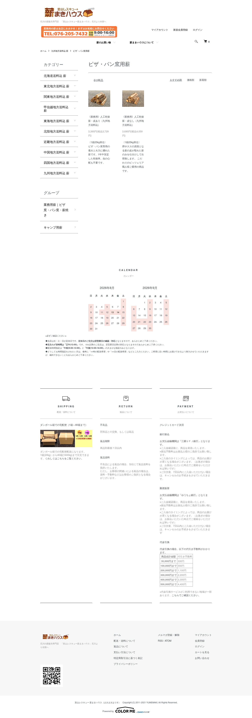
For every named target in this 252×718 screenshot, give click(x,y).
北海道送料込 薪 (55, 75)
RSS (160, 640)
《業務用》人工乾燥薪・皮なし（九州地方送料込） (133, 121)
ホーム (43, 50)
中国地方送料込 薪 (56, 152)
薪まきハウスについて (142, 42)
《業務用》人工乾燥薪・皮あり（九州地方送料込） (99, 121)
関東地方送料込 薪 (56, 96)
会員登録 (200, 640)
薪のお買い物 (104, 42)
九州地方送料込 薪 (59, 50)
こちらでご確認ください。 (186, 595)
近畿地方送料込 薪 (56, 141)
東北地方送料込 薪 (56, 86)
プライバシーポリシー (126, 663)
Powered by (108, 711)
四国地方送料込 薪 (56, 162)
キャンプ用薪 (53, 227)
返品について (121, 646)
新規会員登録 (180, 29)
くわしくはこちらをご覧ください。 (64, 458)
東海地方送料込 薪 (56, 120)
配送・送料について (124, 640)
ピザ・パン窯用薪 (81, 50)
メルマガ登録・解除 (168, 635)
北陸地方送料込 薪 (56, 131)
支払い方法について (124, 652)
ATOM (168, 640)
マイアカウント (159, 29)
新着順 (203, 79)
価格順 (190, 79)
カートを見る (202, 652)
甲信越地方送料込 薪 (56, 108)
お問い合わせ (202, 658)
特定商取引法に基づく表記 (128, 658)
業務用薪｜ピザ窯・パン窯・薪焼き (56, 209)
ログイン (197, 29)
